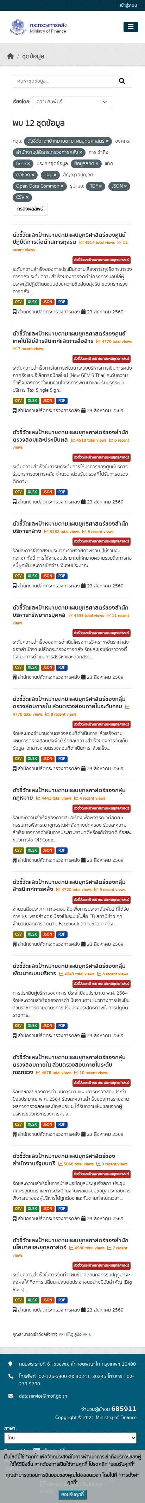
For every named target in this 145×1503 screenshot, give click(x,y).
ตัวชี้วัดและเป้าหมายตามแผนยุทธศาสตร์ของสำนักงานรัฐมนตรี (64, 1160)
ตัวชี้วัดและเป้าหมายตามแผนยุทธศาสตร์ (101, 260)
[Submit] (122, 81)
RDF (61, 302)
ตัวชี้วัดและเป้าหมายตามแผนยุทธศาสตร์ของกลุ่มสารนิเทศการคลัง (69, 886)
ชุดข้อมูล (33, 56)
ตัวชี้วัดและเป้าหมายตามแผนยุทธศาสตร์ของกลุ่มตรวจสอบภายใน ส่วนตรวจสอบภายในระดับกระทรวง (69, 1065)
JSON (47, 302)
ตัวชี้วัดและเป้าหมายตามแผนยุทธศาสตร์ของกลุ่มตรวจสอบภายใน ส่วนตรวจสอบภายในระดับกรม (69, 703)
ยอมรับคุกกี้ (72, 1494)
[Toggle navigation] (131, 27)
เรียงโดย (21, 101)
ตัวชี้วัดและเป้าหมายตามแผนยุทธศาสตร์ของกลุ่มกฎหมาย (69, 794)
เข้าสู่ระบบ (128, 5)
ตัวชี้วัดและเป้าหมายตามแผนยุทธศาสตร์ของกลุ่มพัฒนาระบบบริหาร (69, 970)
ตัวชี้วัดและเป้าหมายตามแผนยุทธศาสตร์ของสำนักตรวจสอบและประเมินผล (70, 436)
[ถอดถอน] (107, 141)
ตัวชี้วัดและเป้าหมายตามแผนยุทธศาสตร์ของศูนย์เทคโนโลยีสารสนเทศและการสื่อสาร (69, 337)
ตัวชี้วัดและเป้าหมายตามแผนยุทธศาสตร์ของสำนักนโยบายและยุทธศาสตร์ (70, 1244)
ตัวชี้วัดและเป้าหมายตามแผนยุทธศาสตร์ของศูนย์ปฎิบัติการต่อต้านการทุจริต (69, 238)
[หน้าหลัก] (10, 56)
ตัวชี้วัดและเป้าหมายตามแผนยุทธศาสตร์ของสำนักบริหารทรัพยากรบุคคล (70, 611)
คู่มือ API (81, 1334)
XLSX (32, 302)
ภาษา (9, 1428)
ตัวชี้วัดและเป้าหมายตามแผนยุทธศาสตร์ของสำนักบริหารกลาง (70, 527)
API (62, 1334)
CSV (18, 302)
